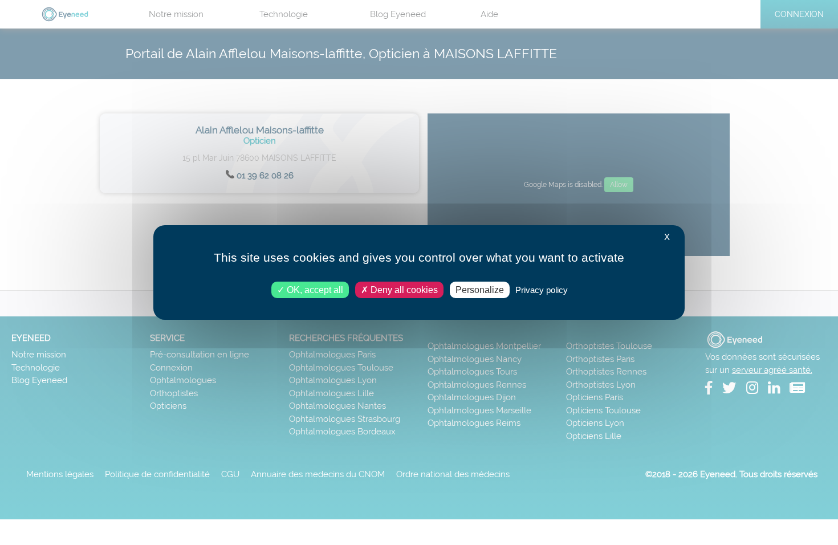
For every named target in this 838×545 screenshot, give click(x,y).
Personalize (479, 290)
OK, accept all (313, 290)
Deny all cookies (403, 290)
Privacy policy (541, 290)
